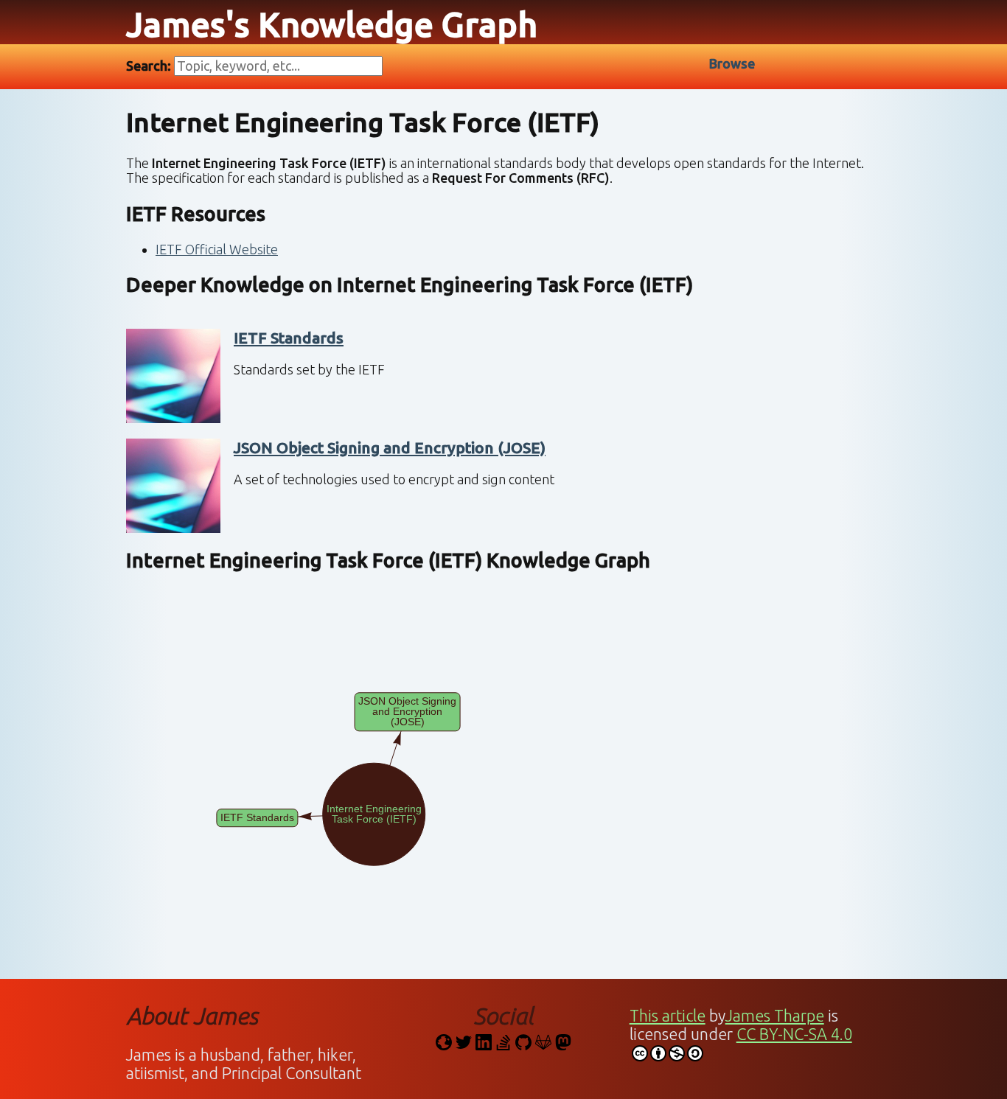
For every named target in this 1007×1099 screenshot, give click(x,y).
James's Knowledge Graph (331, 24)
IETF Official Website (217, 249)
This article (667, 1016)
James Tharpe (774, 1016)
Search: (150, 65)
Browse (732, 63)
